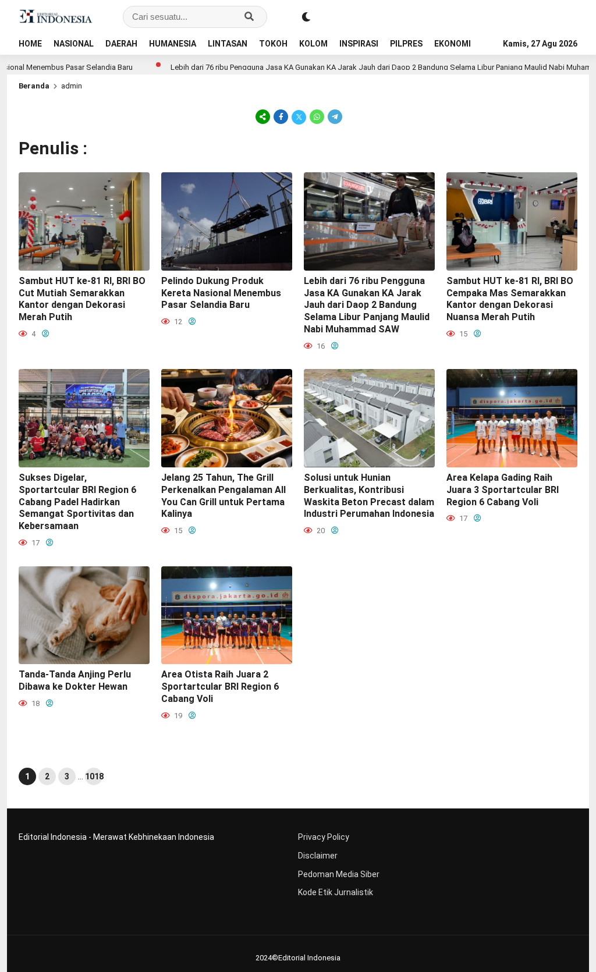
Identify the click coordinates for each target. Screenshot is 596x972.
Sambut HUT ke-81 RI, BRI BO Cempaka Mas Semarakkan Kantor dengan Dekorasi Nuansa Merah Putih (509, 298)
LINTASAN (227, 43)
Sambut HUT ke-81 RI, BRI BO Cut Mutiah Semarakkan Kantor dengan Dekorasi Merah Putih (82, 298)
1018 (93, 776)
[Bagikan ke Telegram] (334, 116)
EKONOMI (452, 43)
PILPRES (406, 43)
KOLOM (313, 43)
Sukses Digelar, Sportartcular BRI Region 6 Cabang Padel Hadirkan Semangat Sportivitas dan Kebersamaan (77, 501)
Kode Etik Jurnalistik (335, 892)
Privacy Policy (323, 837)
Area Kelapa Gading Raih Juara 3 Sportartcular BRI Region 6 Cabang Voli (502, 490)
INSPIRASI (358, 43)
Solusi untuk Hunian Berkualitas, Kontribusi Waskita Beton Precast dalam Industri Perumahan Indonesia (369, 495)
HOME (30, 43)
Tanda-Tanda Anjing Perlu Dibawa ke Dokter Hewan (75, 680)
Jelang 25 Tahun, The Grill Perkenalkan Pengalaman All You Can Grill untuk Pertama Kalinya (223, 495)
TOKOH (273, 43)
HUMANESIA (172, 43)
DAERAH (121, 43)
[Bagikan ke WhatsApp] (317, 116)
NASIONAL (74, 43)
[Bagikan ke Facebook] (281, 116)
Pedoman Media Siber (338, 874)
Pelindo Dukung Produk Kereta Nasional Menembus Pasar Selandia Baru (221, 293)
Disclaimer (318, 855)
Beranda (34, 85)
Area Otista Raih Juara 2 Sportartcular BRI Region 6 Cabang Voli (220, 686)
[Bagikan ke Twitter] (299, 116)
